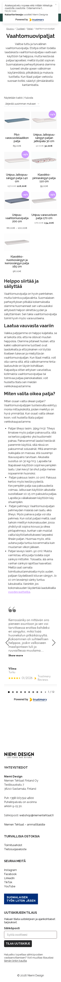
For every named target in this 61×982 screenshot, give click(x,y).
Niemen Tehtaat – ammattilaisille (24, 824)
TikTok (8, 882)
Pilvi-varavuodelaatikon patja (17, 138)
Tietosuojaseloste (15, 849)
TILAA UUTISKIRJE (18, 943)
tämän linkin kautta (15, 960)
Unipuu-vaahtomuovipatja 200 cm (16, 218)
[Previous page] (7, 642)
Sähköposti (12, 928)
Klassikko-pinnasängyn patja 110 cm (44, 178)
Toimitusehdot (13, 845)
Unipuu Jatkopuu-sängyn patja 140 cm (17, 178)
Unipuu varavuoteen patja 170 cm (44, 216)
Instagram (10, 870)
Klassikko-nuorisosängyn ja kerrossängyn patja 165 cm (17, 261)
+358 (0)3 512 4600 (22, 798)
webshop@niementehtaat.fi (36, 815)
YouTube (9, 886)
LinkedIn (9, 878)
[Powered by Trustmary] (30, 700)
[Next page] (54, 642)
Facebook (10, 874)
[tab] (9, 692)
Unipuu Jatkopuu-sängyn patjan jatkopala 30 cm (44, 138)
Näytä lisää (10, 11)
